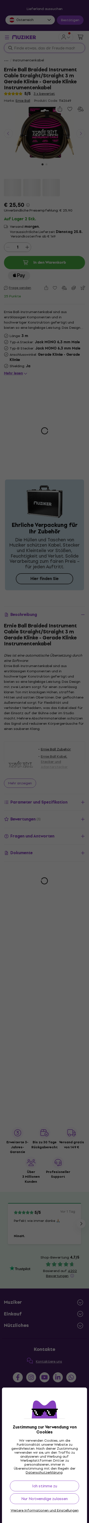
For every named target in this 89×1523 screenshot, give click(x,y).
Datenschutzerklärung (44, 1472)
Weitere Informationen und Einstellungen (45, 1510)
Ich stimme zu (44, 1486)
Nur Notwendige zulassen (44, 1499)
